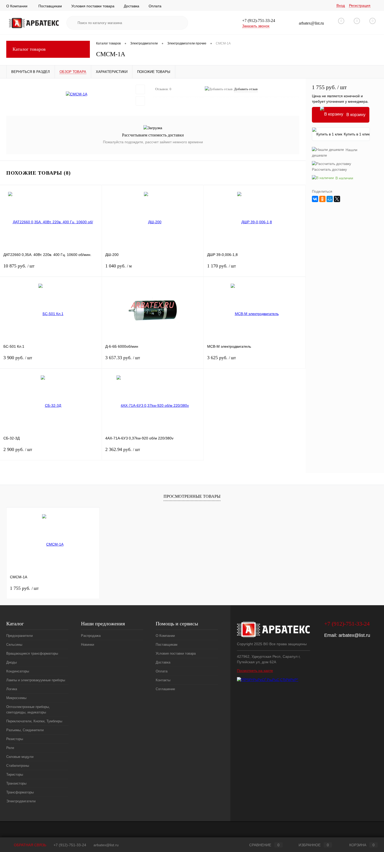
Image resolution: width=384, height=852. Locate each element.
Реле (10, 748)
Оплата (155, 6)
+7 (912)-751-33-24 (70, 845)
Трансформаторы (20, 792)
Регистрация (359, 5)
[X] (337, 199)
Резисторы (14, 739)
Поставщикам (50, 6)
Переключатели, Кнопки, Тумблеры (34, 721)
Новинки (87, 645)
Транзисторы (16, 783)
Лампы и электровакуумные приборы (35, 680)
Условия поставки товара (92, 6)
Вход (340, 5)
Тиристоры (14, 774)
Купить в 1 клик (357, 134)
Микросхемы (16, 698)
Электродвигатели (21, 801)
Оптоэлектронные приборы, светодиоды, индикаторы (28, 709)
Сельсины (14, 645)
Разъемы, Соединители (25, 730)
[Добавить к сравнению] (140, 101)
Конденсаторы (17, 671)
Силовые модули (19, 757)
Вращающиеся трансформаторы (32, 653)
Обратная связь (29, 845)
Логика (11, 689)
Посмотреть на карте (255, 670)
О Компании (16, 6)
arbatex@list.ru (354, 635)
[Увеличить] (76, 94)
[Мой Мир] (330, 199)
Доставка (131, 6)
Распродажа (91, 636)
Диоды (11, 662)
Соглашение (165, 689)
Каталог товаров (29, 49)
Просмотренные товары (192, 496)
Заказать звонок (255, 26)
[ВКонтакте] (315, 199)
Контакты (163, 680)
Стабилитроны (17, 766)
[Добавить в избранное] (140, 89)
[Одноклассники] (322, 199)
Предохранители (19, 636)
